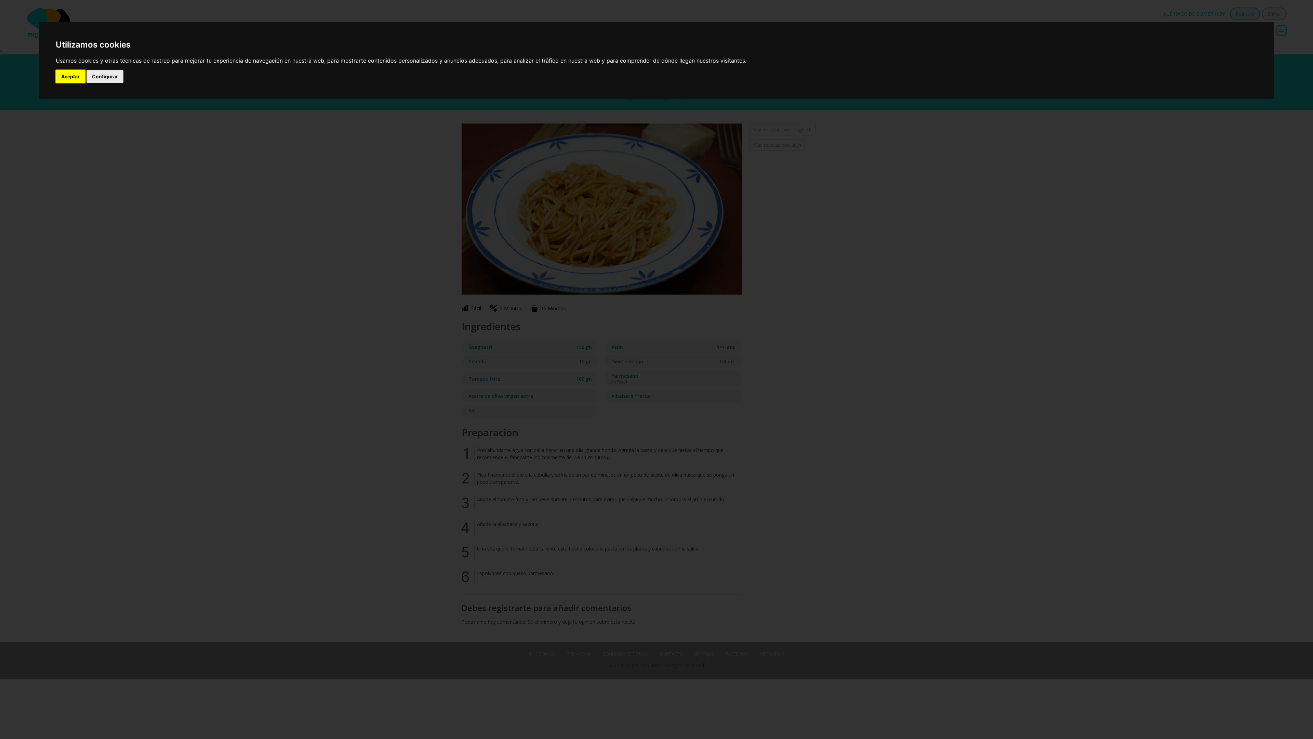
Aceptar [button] (70, 76)
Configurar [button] (105, 76)
